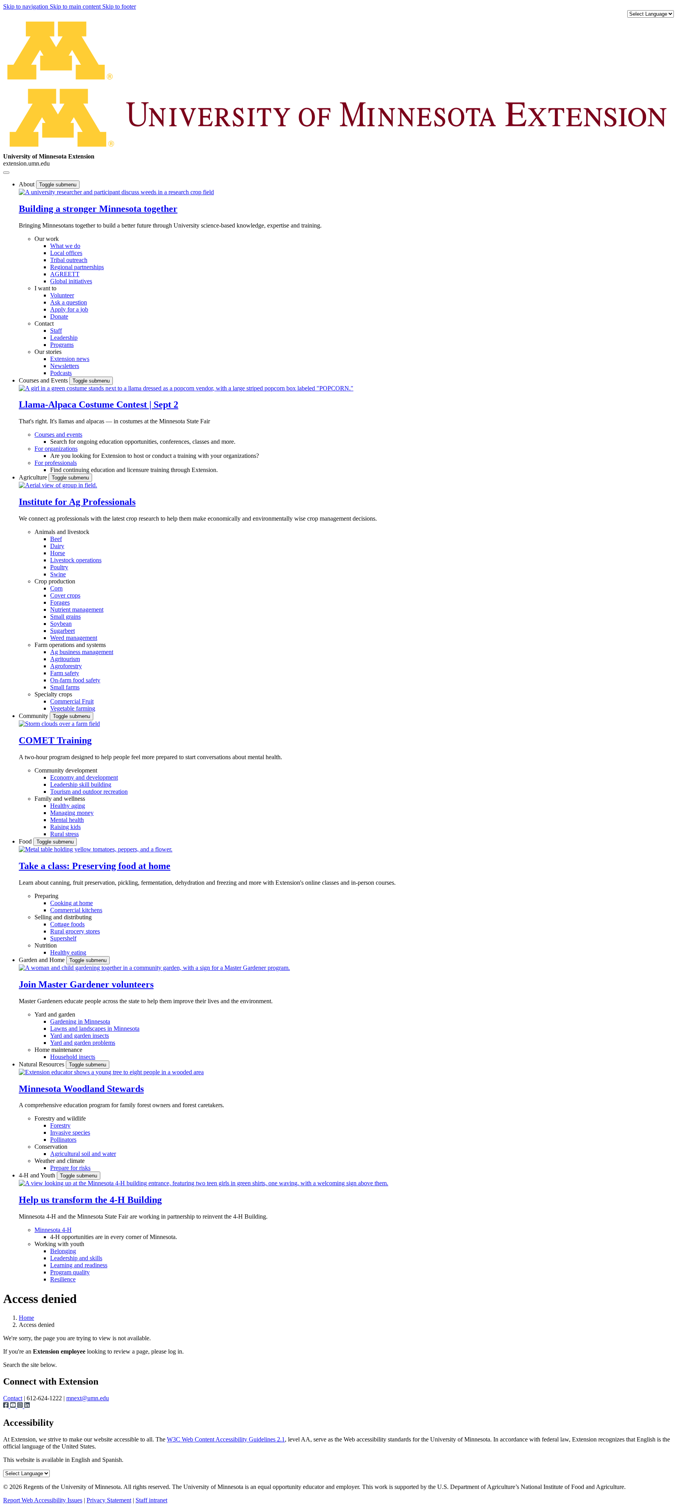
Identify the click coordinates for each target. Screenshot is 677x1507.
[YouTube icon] (13, 1406)
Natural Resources (42, 1064)
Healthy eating (68, 952)
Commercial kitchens (76, 910)
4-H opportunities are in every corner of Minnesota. (113, 1237)
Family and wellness (59, 798)
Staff (56, 330)
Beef (56, 539)
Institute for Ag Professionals (77, 502)
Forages (60, 602)
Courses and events (58, 434)
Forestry (60, 1125)
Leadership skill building (80, 784)
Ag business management (81, 652)
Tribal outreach (68, 260)
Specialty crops (53, 694)
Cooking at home (71, 903)
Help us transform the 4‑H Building (90, 1200)
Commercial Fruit (72, 701)
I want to (45, 288)
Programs (62, 344)
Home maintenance (58, 1049)
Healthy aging (67, 805)
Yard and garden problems (82, 1042)
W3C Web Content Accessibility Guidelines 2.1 (226, 1439)
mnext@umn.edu (87, 1398)
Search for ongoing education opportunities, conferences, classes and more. (142, 441)
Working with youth (59, 1244)
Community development (65, 770)
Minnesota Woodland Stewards (81, 1089)
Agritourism (65, 659)
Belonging (63, 1251)
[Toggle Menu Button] (6, 172)
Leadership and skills (76, 1258)
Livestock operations (75, 560)
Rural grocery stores (75, 931)
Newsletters (64, 366)
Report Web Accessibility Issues (42, 1500)
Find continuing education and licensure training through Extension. (134, 469)
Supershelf (63, 938)
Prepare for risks (70, 1167)
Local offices (66, 253)
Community (34, 715)
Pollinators (63, 1139)
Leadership (64, 337)
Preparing (46, 896)
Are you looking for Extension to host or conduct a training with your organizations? (154, 455)
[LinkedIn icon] (27, 1406)
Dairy (57, 546)
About (27, 184)
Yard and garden (54, 1014)
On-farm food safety (75, 680)
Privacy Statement (109, 1500)
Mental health (67, 819)
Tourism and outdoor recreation (89, 791)
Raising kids (65, 827)
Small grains (65, 616)
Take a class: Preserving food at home (94, 866)
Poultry (59, 567)
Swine (58, 574)
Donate (59, 316)
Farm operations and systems (70, 644)
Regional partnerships (77, 267)
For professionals (55, 462)
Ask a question (68, 302)
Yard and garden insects (79, 1035)
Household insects (72, 1056)
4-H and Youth (38, 1175)
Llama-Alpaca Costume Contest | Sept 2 (98, 404)
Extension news (69, 358)
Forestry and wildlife (60, 1118)
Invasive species (70, 1132)
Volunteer (62, 295)
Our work (46, 238)
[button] (116, 192)
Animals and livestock (61, 531)
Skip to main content (76, 6)
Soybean (61, 623)
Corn (56, 588)
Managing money (72, 812)
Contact (44, 323)
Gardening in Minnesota (80, 1021)
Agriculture (34, 477)
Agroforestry (66, 666)
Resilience (63, 1279)
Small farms (65, 687)
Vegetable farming (72, 708)
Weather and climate (59, 1160)
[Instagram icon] (20, 1406)
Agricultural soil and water (83, 1153)
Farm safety (64, 673)
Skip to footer (119, 6)
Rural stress (64, 834)
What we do (65, 245)
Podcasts (61, 373)
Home (26, 1317)
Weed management (73, 637)
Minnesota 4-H (53, 1229)
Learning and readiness (78, 1265)
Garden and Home (42, 960)
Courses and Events (44, 380)
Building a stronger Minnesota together (98, 209)
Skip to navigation (26, 6)
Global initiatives (71, 281)
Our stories (48, 351)
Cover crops (65, 595)
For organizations (56, 448)
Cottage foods (67, 924)
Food (26, 841)
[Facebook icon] (6, 1406)
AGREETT (65, 274)
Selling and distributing (63, 917)
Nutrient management (76, 609)
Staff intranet (151, 1500)
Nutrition (45, 945)
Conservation (50, 1146)
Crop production (54, 581)
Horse (57, 553)
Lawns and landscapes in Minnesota (94, 1028)
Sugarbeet (62, 630)
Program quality (70, 1272)
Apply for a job (69, 309)
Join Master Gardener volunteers (86, 984)
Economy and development (84, 777)
